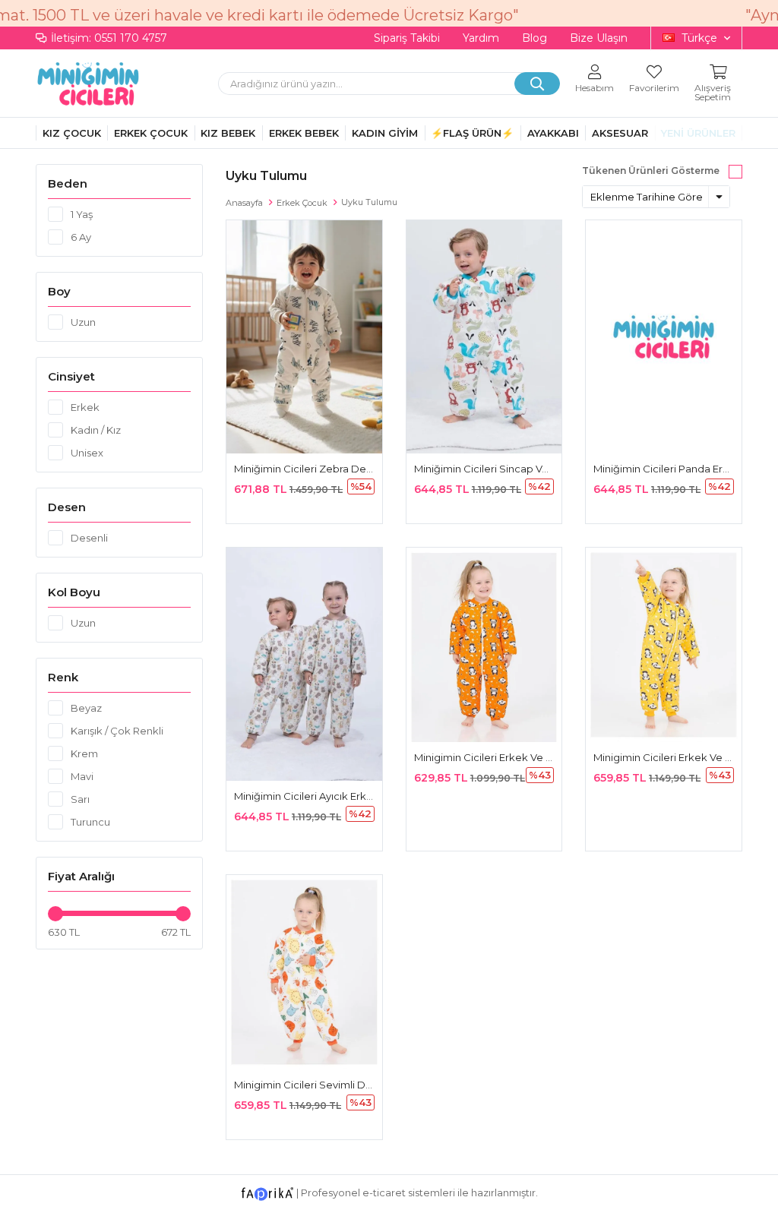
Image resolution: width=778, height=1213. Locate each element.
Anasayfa (244, 202)
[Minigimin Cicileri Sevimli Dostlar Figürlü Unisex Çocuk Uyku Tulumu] (304, 972)
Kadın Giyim (385, 133)
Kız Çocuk (72, 133)
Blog (534, 38)
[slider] (55, 913)
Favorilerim (654, 87)
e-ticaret (384, 1192)
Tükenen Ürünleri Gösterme (650, 170)
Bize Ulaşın (599, 38)
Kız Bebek (228, 133)
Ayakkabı (553, 133)
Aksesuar (620, 133)
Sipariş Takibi (407, 38)
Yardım (481, 38)
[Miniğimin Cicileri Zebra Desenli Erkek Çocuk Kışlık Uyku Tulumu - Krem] (304, 336)
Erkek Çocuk (151, 133)
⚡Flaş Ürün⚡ (472, 133)
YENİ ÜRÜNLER (698, 133)
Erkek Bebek (304, 133)
